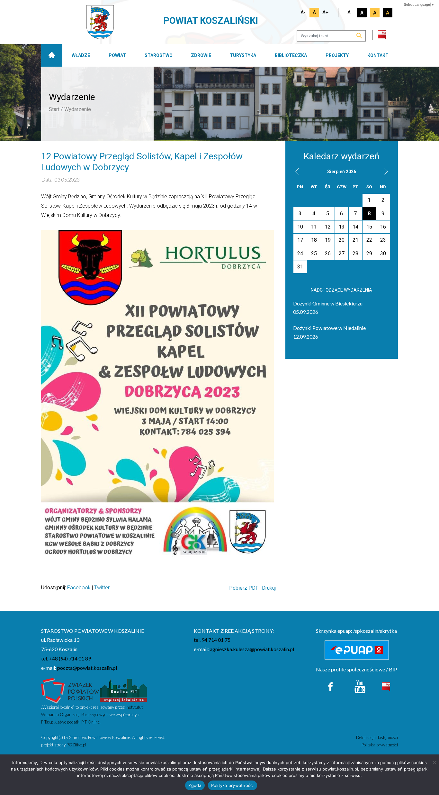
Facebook (79, 588)
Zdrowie (201, 55)
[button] (297, 171)
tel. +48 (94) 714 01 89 (66, 658)
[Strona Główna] (51, 55)
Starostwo (159, 55)
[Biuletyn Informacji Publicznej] (386, 686)
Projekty (337, 55)
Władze (81, 55)
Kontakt (378, 55)
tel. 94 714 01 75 (212, 640)
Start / (56, 109)
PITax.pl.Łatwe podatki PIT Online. (71, 722)
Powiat (117, 55)
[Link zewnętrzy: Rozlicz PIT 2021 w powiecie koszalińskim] (123, 690)
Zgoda (194, 785)
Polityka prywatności (380, 744)
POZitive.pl (76, 744)
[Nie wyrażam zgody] (434, 762)
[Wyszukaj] (359, 36)
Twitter (102, 588)
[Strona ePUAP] (357, 650)
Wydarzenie (77, 109)
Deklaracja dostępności (377, 737)
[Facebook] (331, 686)
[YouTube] (360, 686)
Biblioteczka (291, 55)
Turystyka (243, 55)
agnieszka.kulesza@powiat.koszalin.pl (252, 649)
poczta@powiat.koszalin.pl (87, 668)
